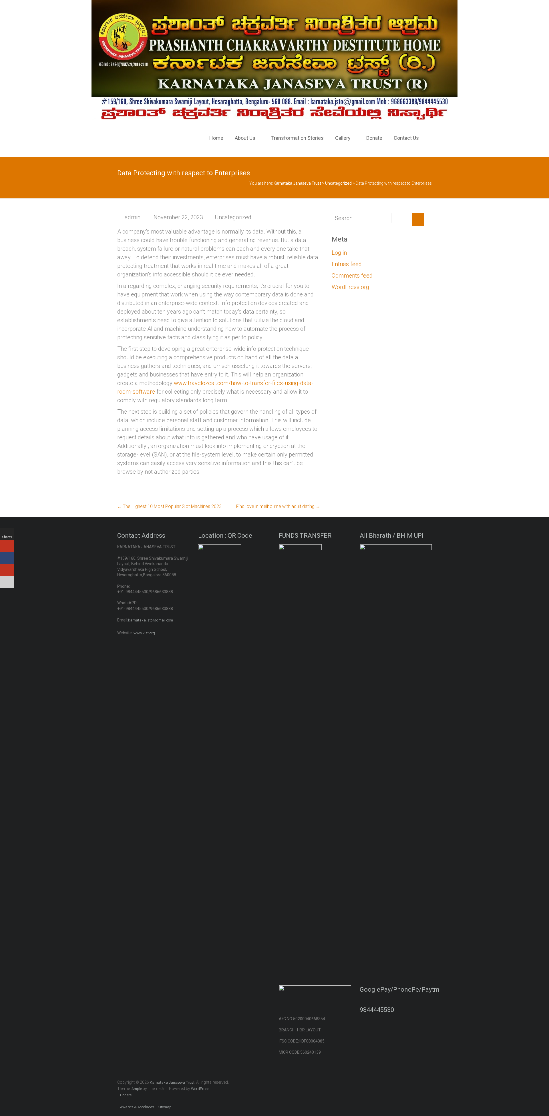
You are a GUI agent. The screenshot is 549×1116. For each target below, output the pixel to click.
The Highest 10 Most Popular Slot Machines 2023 (169, 506)
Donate (374, 138)
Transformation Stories (297, 138)
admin (132, 217)
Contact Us (406, 138)
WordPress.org (350, 287)
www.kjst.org (144, 633)
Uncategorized (233, 217)
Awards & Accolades (137, 1107)
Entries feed (347, 264)
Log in (339, 252)
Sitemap (165, 1107)
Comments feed (352, 275)
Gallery (343, 138)
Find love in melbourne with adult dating (278, 506)
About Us (245, 138)
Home (216, 138)
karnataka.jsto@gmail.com (150, 620)
